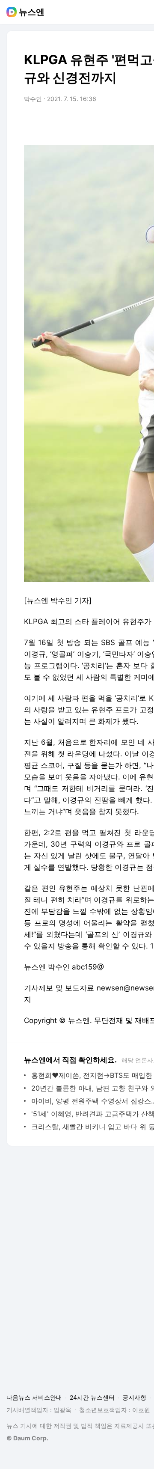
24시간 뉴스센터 (92, 1397)
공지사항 (134, 1397)
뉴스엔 (31, 12)
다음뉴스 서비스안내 (34, 1397)
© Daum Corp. (27, 1438)
